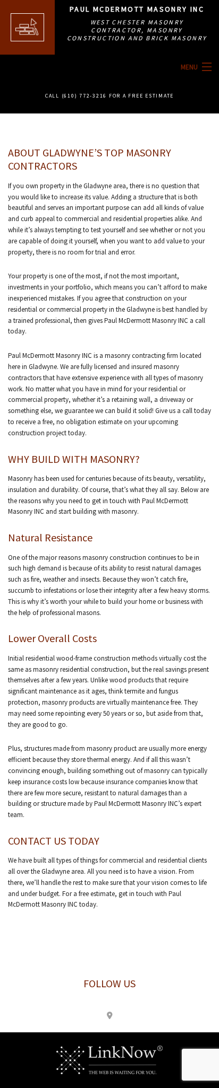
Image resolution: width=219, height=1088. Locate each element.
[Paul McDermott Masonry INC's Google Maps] (109, 1015)
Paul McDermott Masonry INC (137, 9)
